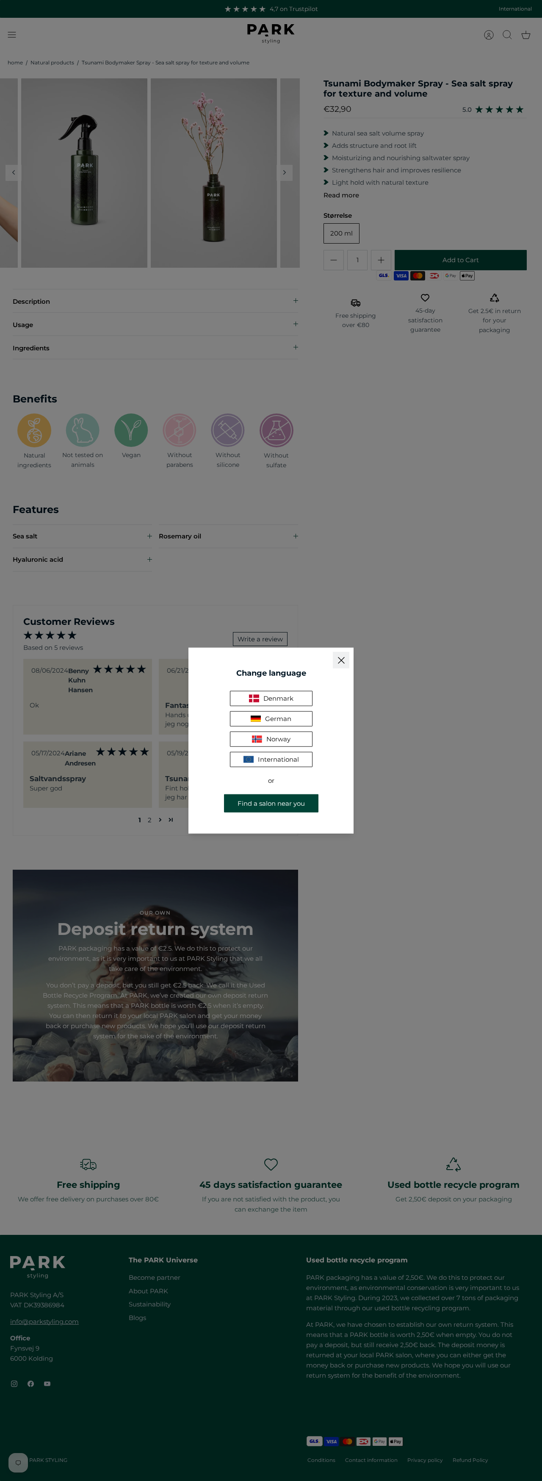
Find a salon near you (271, 803)
